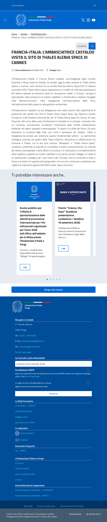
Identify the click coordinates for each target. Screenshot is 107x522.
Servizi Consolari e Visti (25, 474)
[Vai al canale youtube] (93, 19)
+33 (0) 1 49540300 (27, 335)
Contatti (18, 479)
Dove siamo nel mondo (25, 422)
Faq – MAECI (20, 450)
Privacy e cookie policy (46, 506)
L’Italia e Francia (22, 468)
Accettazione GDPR (24, 370)
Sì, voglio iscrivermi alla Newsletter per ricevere (33, 383)
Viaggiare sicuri (21, 416)
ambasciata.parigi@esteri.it (32, 341)
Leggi (26, 267)
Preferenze (75, 514)
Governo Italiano (17, 5)
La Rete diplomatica (23, 411)
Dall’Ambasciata (38, 34)
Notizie (24, 34)
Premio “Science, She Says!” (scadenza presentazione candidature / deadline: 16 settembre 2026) (71, 215)
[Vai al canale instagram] (87, 19)
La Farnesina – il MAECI (25, 405)
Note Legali (35, 376)
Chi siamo (19, 463)
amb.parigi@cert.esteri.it (30, 346)
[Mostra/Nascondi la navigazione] (5, 19)
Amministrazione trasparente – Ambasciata (34, 490)
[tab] (47, 279)
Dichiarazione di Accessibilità (71, 506)
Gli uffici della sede (23, 352)
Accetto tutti (93, 514)
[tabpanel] (34, 229)
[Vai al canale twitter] (82, 19)
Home (14, 34)
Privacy (28, 376)
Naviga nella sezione (53, 289)
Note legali (28, 506)
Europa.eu (23, 439)
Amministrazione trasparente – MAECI (32, 495)
